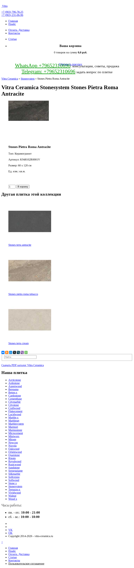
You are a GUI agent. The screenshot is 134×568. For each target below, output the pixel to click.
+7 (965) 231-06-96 (12, 15)
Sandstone (14, 467)
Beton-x (12, 392)
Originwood (15, 451)
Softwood (13, 480)
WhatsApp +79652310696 (42, 65)
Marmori (13, 426)
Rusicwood (14, 464)
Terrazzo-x (14, 489)
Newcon (13, 442)
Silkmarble (14, 473)
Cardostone (14, 395)
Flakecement (15, 411)
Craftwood (14, 408)
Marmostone (15, 430)
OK (10, 532)
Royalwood (14, 461)
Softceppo (14, 477)
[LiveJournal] (18, 352)
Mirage (12, 439)
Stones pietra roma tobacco (23, 294)
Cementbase (15, 398)
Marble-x (13, 417)
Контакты (14, 33)
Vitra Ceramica (9, 78)
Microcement (15, 433)
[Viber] (22, 352)
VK (10, 529)
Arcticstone (14, 379)
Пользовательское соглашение (26, 563)
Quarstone (14, 455)
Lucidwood (14, 414)
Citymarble (14, 401)
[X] (14, 352)
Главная (13, 20)
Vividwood (14, 492)
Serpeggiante (15, 470)
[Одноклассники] (6, 352)
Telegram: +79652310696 (48, 71)
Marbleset (13, 420)
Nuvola (12, 445)
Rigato (12, 458)
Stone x (12, 483)
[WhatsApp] (26, 352)
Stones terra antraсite (19, 244)
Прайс (12, 24)
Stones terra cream (18, 343)
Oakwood (13, 448)
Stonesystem (28, 78)
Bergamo (13, 389)
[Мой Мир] (10, 352)
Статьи (12, 39)
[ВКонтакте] (3, 352)
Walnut (12, 495)
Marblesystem (16, 423)
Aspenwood (15, 386)
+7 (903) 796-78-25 (12, 11)
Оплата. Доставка (18, 30)
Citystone (13, 405)
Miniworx (13, 436)
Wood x (12, 498)
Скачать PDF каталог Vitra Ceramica (22, 365)
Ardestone (14, 383)
